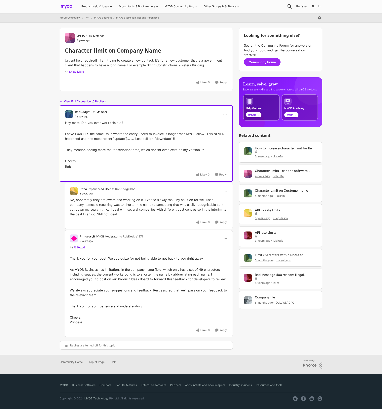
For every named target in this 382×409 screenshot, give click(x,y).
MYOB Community (70, 17)
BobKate (278, 176)
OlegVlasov (280, 218)
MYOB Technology (96, 398)
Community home (262, 62)
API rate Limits (266, 232)
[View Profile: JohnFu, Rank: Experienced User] (248, 151)
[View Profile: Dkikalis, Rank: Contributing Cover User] (248, 235)
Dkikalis (278, 240)
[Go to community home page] (66, 6)
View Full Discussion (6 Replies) (85, 101)
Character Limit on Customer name (281, 190)
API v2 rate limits (267, 210)
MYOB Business (103, 17)
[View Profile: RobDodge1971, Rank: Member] (69, 114)
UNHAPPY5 (84, 35)
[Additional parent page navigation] (87, 18)
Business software (84, 385)
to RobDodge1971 (124, 189)
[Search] (289, 6)
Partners (175, 385)
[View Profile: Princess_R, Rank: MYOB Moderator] (74, 238)
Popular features (126, 385)
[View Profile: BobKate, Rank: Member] (248, 174)
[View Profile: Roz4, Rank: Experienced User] (74, 191)
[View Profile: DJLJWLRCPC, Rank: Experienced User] (248, 300)
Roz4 (83, 189)
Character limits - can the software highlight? (281, 171)
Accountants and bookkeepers (205, 385)
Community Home (71, 362)
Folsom (280, 195)
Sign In (315, 6)
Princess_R (87, 236)
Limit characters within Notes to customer (279, 255)
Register (301, 6)
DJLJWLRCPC (285, 302)
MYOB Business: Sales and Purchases (137, 17)
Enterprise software (153, 385)
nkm (276, 282)
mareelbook (283, 260)
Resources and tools (269, 385)
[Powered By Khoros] (312, 364)
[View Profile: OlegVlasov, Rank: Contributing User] (248, 213)
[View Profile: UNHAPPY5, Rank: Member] (70, 38)
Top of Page (97, 362)
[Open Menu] (319, 18)
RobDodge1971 (85, 112)
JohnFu (278, 156)
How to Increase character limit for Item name (285, 148)
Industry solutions (240, 385)
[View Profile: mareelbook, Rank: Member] (248, 258)
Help (114, 362)
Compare (105, 385)
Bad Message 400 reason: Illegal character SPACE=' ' (279, 275)
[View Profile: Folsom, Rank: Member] (248, 193)
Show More (76, 71)
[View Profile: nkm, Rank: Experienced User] (248, 278)
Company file (265, 297)
